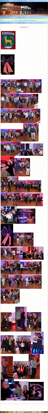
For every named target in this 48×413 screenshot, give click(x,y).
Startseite (16, 20)
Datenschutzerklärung (26, 20)
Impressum (20, 20)
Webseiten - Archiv (33, 20)
